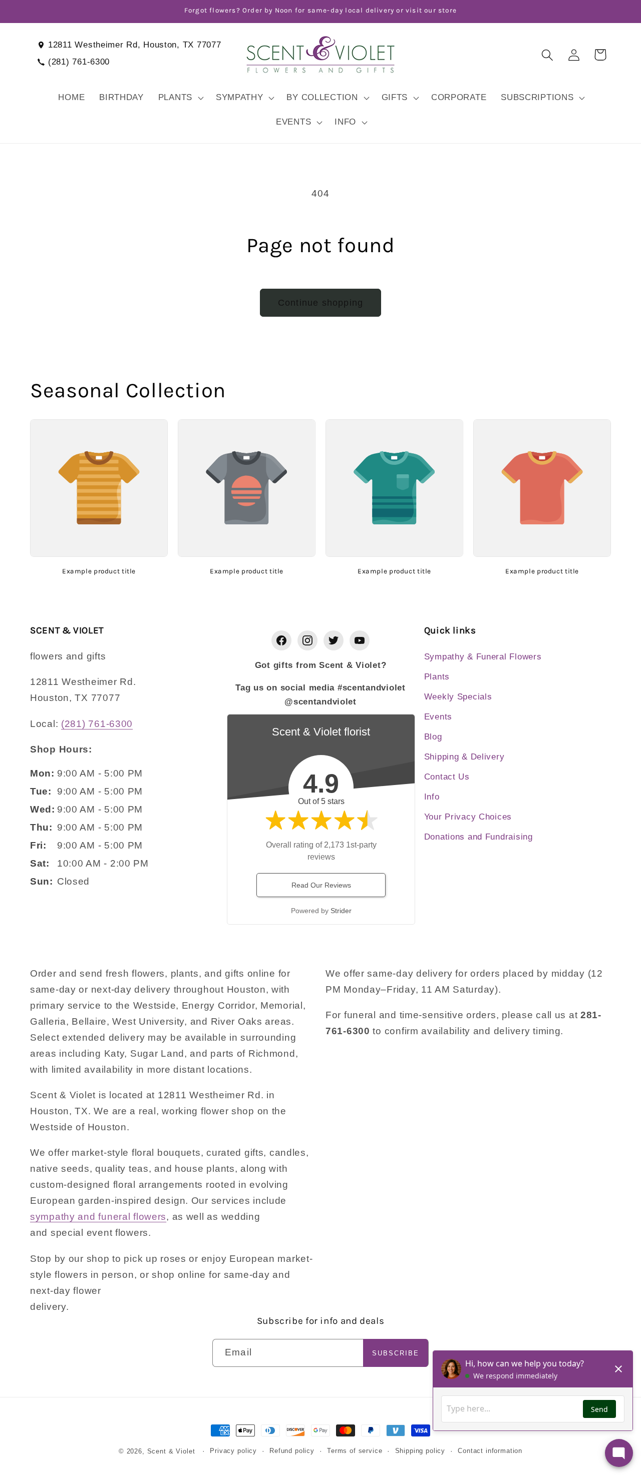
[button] (179, 97)
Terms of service (354, 1450)
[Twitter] (334, 640)
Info (432, 797)
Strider (341, 911)
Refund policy (291, 1450)
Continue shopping (320, 303)
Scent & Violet (171, 1451)
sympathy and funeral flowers (98, 1216)
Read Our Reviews (321, 885)
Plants (437, 676)
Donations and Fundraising (478, 837)
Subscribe (395, 1353)
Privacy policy (233, 1450)
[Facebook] (281, 640)
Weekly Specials (458, 696)
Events (438, 716)
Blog (433, 737)
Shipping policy (420, 1450)
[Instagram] (307, 640)
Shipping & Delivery (464, 757)
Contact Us (447, 777)
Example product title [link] (99, 571)
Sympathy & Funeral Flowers (483, 656)
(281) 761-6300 (79, 62)
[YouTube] (360, 640)
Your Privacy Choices (468, 817)
